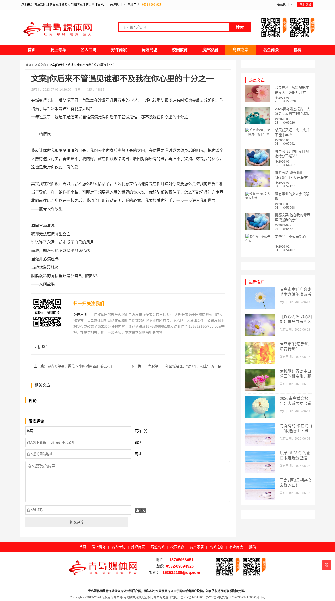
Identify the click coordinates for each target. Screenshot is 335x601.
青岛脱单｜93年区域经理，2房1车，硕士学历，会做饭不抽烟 (191, 366)
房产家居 (210, 50)
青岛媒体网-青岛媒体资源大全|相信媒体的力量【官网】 (144, 597)
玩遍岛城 (149, 50)
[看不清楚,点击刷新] (140, 510)
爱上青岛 (58, 50)
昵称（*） (142, 431)
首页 (32, 50)
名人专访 (88, 50)
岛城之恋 (240, 50)
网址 (138, 454)
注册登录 (305, 4)
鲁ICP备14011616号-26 (196, 597)
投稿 (297, 50)
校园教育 (180, 50)
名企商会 (271, 50)
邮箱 (138, 442)
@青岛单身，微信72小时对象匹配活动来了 (80, 366)
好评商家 (119, 50)
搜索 (240, 27)
